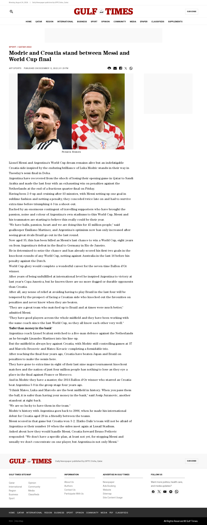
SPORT (94, 22)
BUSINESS (82, 22)
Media (31, 490)
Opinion (32, 483)
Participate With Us (74, 493)
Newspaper (108, 482)
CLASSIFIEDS (157, 22)
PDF (111, 513)
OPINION (105, 22)
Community (34, 486)
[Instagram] (170, 492)
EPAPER (143, 22)
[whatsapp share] (131, 68)
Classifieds (33, 494)
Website (107, 490)
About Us (69, 482)
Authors (68, 486)
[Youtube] (164, 492)
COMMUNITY (120, 22)
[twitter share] (126, 68)
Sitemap (107, 493)
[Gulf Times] (103, 14)
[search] (11, 12)
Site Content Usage (113, 497)
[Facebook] (153, 492)
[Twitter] (159, 492)
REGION (49, 22)
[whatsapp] (176, 492)
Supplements (175, 22)
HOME (29, 22)
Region (12, 490)
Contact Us (70, 490)
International (15, 486)
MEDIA (133, 22)
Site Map (19, 521)
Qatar (12, 483)
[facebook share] (120, 68)
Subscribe (191, 11)
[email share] (115, 68)
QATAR (38, 22)
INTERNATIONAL (65, 22)
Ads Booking (109, 486)
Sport (12, 47)
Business (13, 494)
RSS (11, 521)
